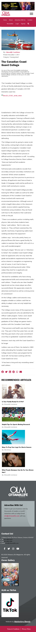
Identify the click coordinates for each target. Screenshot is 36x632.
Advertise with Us (20, 20)
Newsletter (10, 23)
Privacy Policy (26, 629)
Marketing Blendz (22, 621)
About (11, 20)
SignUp (23, 23)
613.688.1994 (8, 541)
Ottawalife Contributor (13, 52)
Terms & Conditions (13, 629)
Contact (30, 20)
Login (17, 23)
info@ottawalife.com (11, 516)
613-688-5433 (8, 539)
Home (5, 20)
